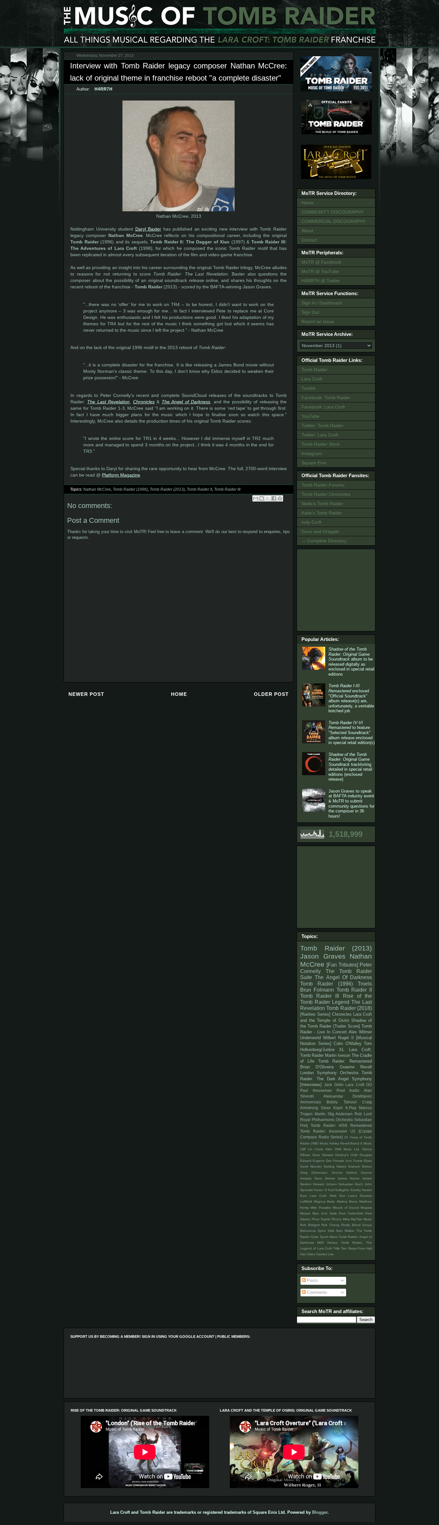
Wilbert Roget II (338, 1037)
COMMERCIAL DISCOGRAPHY (333, 221)
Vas (303, 1254)
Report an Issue (317, 321)
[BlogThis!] (261, 498)
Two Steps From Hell (356, 1248)
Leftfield (306, 1201)
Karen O (320, 1190)
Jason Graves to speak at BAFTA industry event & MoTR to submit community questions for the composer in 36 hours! (351, 804)
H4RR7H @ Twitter (320, 280)
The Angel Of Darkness (343, 977)
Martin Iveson (337, 1055)
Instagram (311, 453)
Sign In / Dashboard (321, 302)
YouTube (310, 416)
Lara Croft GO (358, 1084)
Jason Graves (322, 956)
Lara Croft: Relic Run (327, 1195)
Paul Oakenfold (351, 1213)
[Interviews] (311, 1084)
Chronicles (342, 1014)
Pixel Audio (348, 1090)
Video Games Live (320, 1254)
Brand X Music (361, 1143)
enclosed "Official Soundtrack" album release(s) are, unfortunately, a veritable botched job (351, 698)
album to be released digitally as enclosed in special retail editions (351, 662)
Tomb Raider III (227, 489)
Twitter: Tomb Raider (322, 425)
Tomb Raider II (199, 489)
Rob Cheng (330, 1225)
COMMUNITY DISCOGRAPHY (332, 212)
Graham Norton (360, 1166)
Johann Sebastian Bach (344, 1184)
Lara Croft (311, 378)
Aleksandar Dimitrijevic (347, 1096)
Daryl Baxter (148, 229)
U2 (352, 1131)
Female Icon (342, 1160)
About (307, 230)
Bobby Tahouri (341, 1102)
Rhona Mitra (341, 1219)
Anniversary (310, 1102)
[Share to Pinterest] (280, 498)
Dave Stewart (322, 1155)
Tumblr (308, 388)
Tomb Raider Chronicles (325, 494)
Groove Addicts (344, 1172)
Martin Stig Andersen (334, 1114)
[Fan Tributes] (342, 965)
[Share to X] (267, 498)
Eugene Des (322, 1160)
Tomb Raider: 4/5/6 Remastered (341, 1125)
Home (179, 694)
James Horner (348, 1178)
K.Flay (350, 1108)
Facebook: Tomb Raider (325, 397)
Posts (312, 1280)
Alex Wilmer (360, 1032)
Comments (316, 1292)
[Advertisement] (337, 589)
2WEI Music (319, 1143)
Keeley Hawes (361, 1190)
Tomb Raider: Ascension (323, 1131)
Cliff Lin (306, 1149)
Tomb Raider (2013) (167, 489)
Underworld (310, 1037)
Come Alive (323, 1149)
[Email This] (255, 498)
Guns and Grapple (320, 531)
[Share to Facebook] (274, 498)
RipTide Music (361, 1219)
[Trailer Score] (346, 1026)
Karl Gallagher (338, 1190)
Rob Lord (363, 1114)
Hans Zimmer (324, 1178)
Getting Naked (335, 1166)
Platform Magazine (121, 475)
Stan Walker (345, 1230)
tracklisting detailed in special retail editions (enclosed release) (350, 767)
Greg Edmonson (313, 1172)
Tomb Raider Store (320, 444)
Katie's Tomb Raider (321, 512)
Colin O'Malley (348, 1043)
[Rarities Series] (315, 1014)
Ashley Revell (339, 1143)
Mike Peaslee (320, 1207)
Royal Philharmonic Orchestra (326, 1119)
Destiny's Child (346, 1155)
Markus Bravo (347, 1201)
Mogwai (366, 1207)
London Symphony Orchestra (329, 1072)
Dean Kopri (332, 1108)
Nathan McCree (97, 489)
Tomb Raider (314, 369)
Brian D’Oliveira (317, 1067)
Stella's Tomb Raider (322, 503)
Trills (336, 1248)
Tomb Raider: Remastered (345, 1061)
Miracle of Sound (346, 1207)
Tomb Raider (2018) (349, 1008)
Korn (303, 1195)
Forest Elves (362, 1160)
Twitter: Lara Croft (319, 434)
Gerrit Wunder (311, 1166)
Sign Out (310, 312)
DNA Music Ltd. (347, 1149)
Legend (340, 1002)
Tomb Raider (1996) (130, 489)
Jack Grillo (333, 1084)
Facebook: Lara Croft (323, 406)
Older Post (271, 694)
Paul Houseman (316, 1090)
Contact (309, 239)
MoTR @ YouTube (320, 271)
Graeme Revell (356, 1067)
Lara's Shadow (360, 1195)
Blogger (319, 1512)
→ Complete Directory (323, 540)
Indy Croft (311, 522)
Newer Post (86, 694)
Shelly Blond (351, 1225)
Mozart (305, 1213)
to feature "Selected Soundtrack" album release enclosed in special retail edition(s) (351, 732)
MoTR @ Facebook (321, 262)
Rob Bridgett (310, 1225)
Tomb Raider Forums (323, 484)
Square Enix (313, 462)
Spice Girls (326, 1230)
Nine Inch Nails (324, 1213)
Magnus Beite (324, 1201)
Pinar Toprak (321, 1219)
